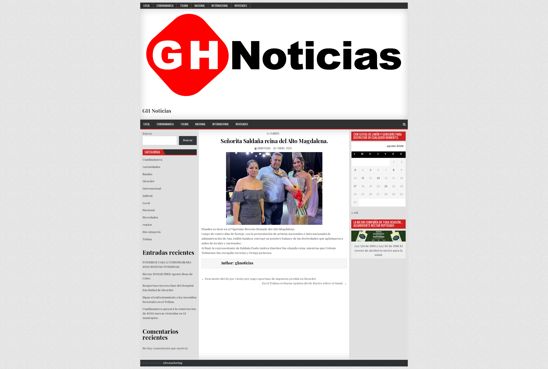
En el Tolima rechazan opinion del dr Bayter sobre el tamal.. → (304, 283)
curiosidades (151, 167)
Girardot (148, 181)
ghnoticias (264, 148)
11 (363, 178)
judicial (147, 195)
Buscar (147, 133)
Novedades (241, 5)
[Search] (404, 124)
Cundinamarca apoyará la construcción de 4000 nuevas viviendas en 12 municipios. (169, 313)
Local (146, 5)
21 (385, 186)
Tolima (184, 5)
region (147, 224)
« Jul (354, 212)
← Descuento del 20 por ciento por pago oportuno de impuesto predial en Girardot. (258, 278)
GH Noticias (156, 110)
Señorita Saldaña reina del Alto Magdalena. (274, 141)
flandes (274, 133)
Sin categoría (152, 232)
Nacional (200, 5)
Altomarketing (172, 363)
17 (355, 186)
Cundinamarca (164, 5)
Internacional (219, 5)
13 (378, 178)
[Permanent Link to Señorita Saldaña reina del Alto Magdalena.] (274, 188)
